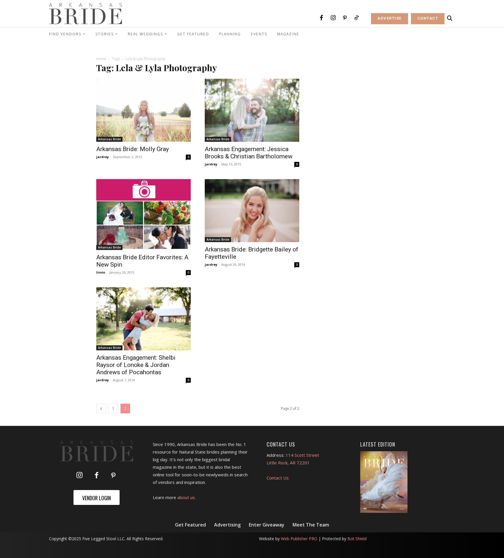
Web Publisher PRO (299, 538)
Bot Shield (357, 538)
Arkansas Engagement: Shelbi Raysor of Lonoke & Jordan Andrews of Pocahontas (136, 365)
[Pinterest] (345, 18)
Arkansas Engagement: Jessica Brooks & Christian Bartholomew (249, 153)
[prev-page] (101, 408)
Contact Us (278, 478)
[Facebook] (321, 18)
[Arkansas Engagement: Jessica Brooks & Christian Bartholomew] (252, 110)
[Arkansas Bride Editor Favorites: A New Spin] (143, 214)
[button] (449, 18)
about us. (186, 497)
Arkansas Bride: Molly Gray (132, 149)
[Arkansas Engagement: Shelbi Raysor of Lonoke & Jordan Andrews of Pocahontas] (143, 318)
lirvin (100, 272)
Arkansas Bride (109, 139)
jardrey (102, 157)
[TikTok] (356, 18)
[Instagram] (333, 18)
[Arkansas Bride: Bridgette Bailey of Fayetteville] (252, 210)
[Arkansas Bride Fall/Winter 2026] (384, 482)
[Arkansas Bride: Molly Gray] (143, 110)
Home (101, 58)
